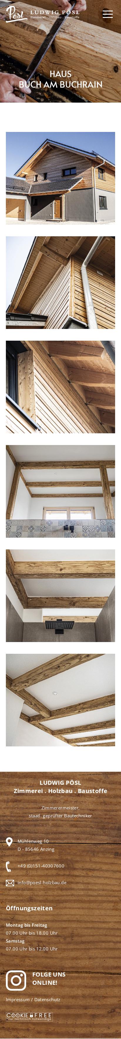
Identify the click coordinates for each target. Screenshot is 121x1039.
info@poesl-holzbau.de (42, 882)
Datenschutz (47, 999)
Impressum (18, 999)
